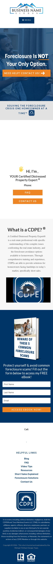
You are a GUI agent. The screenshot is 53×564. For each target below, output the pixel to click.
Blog (26, 458)
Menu (28, 20)
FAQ (28, 192)
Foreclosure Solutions (26, 478)
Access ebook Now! (26, 409)
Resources (26, 470)
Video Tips (26, 466)
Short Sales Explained (26, 474)
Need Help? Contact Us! (22, 73)
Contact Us (28, 201)
